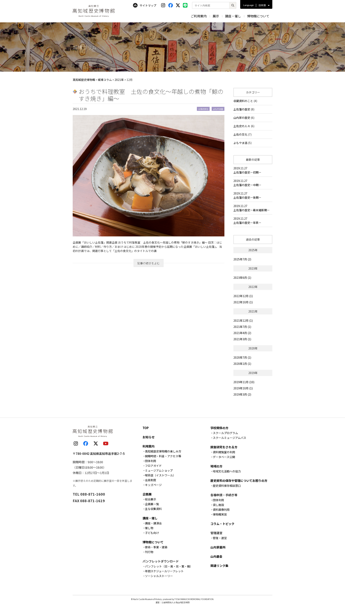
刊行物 (149, 552)
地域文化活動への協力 (227, 471)
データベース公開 (224, 457)
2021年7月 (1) (242, 327)
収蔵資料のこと (243, 101)
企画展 (147, 494)
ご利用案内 (199, 16)
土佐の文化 (240, 134)
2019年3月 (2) (242, 394)
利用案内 (149, 446)
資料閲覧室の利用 (224, 452)
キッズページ (153, 485)
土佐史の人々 (241, 126)
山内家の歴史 (241, 118)
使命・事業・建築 (156, 547)
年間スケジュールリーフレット (164, 571)
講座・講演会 (153, 523)
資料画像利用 (221, 510)
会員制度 (150, 480)
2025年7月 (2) (242, 259)
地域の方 (216, 466)
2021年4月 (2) (242, 333)
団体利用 (150, 461)
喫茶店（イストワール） (160, 475)
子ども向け (152, 533)
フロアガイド (153, 466)
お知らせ (149, 437)
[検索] (232, 5)
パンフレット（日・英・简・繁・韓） (169, 566)
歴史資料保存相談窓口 (227, 486)
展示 (216, 16)
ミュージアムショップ (159, 470)
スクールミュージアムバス (229, 438)
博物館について (258, 16)
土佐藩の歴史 (241, 109)
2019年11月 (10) (243, 382)
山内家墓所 (217, 547)
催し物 (149, 528)
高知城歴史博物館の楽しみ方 (163, 451)
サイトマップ (148, 5)
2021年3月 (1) (242, 339)
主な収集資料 (153, 509)
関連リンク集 (219, 565)
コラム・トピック (222, 524)
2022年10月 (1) (243, 302)
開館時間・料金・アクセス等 (163, 456)
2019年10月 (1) (243, 388)
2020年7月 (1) (242, 357)
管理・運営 (220, 538)
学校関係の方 (219, 428)
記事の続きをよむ (148, 263)
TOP (146, 428)
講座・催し (233, 16)
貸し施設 (218, 505)
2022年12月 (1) (243, 296)
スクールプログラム (225, 433)
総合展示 (150, 499)
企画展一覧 (152, 504)
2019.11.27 (247, 170)
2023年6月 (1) (242, 278)
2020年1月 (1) (242, 364)
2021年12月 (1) (243, 320)
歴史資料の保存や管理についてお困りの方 (238, 480)
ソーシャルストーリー (159, 576)
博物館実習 (220, 514)
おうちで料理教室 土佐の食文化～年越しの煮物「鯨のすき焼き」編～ (151, 94)
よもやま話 (240, 143)
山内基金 (216, 556)
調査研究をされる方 (223, 447)
